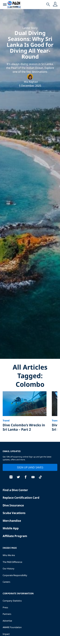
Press (5, 607)
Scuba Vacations (14, 513)
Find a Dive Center (15, 490)
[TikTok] (40, 477)
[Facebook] (25, 477)
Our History (8, 568)
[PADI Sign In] (55, 4)
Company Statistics (12, 600)
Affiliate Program (15, 536)
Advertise (7, 620)
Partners (7, 613)
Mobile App (11, 528)
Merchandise (12, 521)
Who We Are (9, 555)
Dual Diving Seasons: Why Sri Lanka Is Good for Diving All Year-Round (30, 44)
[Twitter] (18, 477)
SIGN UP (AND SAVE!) (30, 467)
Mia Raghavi (31, 81)
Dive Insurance (13, 505)
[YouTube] (33, 477)
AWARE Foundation (12, 627)
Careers (6, 581)
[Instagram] (11, 477)
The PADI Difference (12, 561)
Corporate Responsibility (15, 575)
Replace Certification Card (21, 498)
